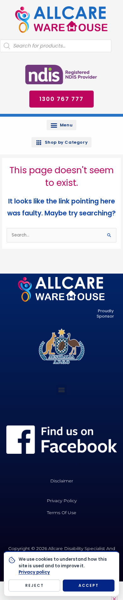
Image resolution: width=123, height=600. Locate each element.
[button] (61, 125)
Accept (89, 585)
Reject (34, 585)
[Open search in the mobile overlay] (55, 46)
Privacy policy (34, 572)
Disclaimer (61, 481)
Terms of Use (61, 512)
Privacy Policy (62, 500)
